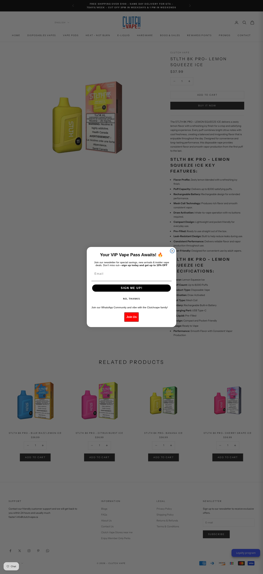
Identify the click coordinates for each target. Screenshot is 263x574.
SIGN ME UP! (131, 288)
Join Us (131, 316)
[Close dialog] (172, 251)
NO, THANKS (131, 299)
